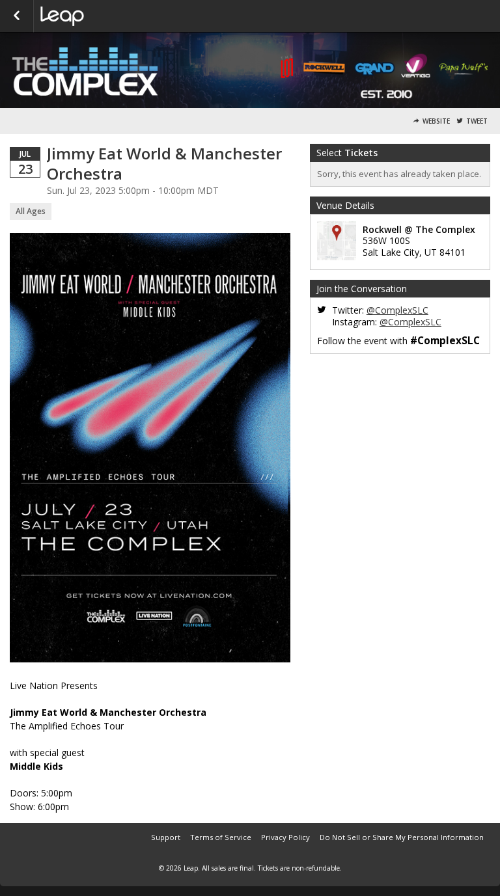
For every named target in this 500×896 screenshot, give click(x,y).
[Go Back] (16, 16)
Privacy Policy (285, 837)
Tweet (477, 121)
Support (165, 837)
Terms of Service (220, 837)
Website (436, 121)
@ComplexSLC (397, 310)
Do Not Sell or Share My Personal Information (402, 837)
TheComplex (105, 16)
